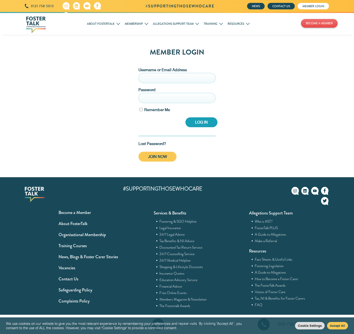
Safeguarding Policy (75, 290)
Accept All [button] (337, 326)
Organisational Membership (82, 235)
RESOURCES (236, 24)
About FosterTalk (73, 224)
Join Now (157, 156)
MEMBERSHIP (134, 24)
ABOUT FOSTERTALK (101, 24)
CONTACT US (281, 6)
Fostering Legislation (269, 266)
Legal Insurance (170, 228)
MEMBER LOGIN (313, 6)
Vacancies (67, 268)
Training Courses (73, 246)
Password (147, 90)
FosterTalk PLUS (266, 228)
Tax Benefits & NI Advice (177, 241)
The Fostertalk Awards (175, 306)
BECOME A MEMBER (319, 23)
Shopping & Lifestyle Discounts (181, 267)
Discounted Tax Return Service (181, 247)
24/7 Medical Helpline (175, 260)
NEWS (256, 6)
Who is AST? (264, 221)
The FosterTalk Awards (270, 285)
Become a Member (75, 212)
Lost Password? (152, 143)
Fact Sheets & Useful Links (273, 259)
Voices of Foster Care (270, 292)
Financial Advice (171, 286)
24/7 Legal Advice (172, 234)
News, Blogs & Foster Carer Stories (88, 257)
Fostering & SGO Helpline (178, 221)
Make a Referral (266, 241)
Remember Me (156, 109)
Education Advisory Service (178, 280)
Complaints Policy (74, 301)
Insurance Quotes (172, 273)
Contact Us (68, 279)
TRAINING (210, 24)
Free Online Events (173, 293)
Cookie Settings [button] (310, 326)
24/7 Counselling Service (177, 254)
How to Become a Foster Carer (276, 279)
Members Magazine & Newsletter (183, 299)
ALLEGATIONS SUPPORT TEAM (173, 24)
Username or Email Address (162, 70)
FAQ (258, 305)
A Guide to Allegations (270, 234)
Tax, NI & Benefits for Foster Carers (280, 298)
